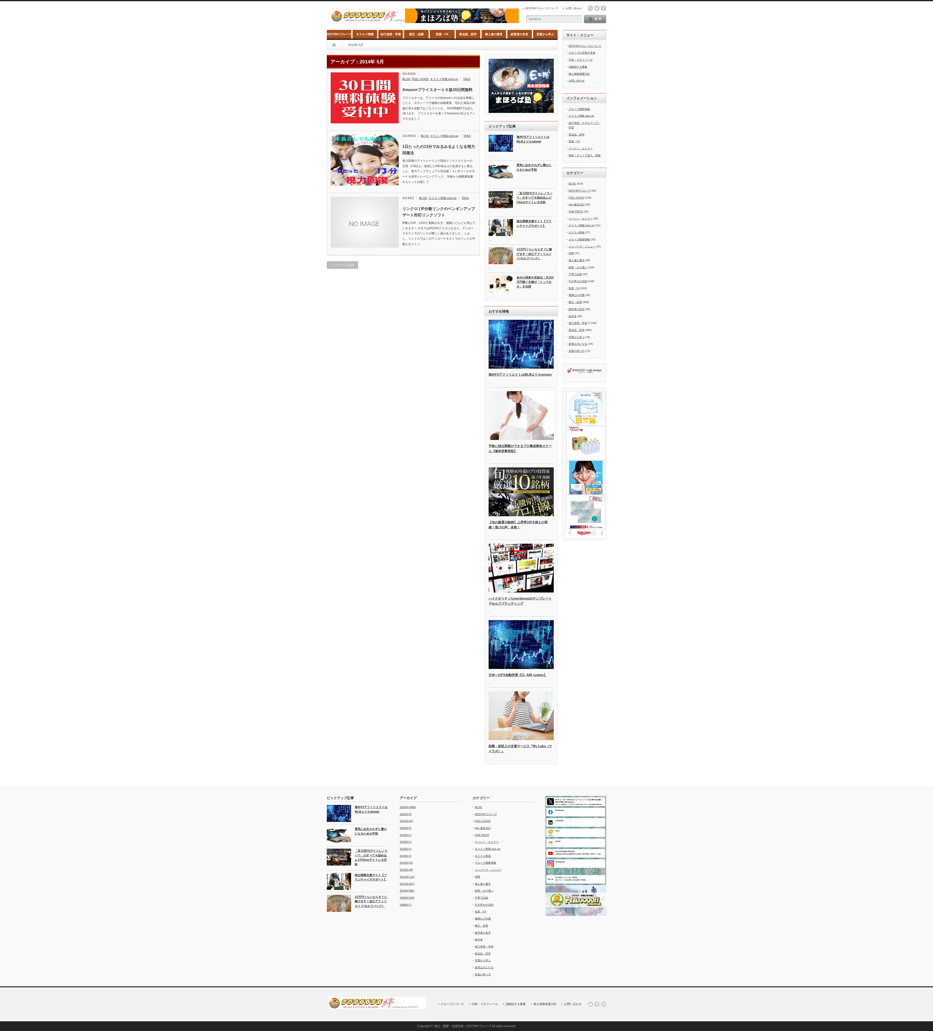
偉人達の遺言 (493, 34)
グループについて (452, 1004)
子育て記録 (575, 274)
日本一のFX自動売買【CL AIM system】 (518, 675)
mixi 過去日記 (577, 204)
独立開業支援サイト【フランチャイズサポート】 (534, 224)
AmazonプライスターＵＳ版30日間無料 (437, 90)
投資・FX (442, 34)
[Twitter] (590, 1004)
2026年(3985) (408, 807)
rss (590, 8)
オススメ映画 (577, 232)
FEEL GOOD (420, 79)
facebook (603, 8)
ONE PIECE (576, 211)
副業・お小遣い (578, 267)
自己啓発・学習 (390, 34)
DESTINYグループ (339, 34)
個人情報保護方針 (579, 73)
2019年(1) (406, 835)
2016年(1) (406, 848)
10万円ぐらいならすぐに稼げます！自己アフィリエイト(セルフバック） (534, 254)
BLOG (406, 79)
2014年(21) (406, 862)
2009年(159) (407, 897)
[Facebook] (597, 1004)
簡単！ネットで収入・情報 (585, 155)
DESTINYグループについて (541, 8)
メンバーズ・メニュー (582, 246)
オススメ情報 (365, 34)
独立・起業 (416, 34)
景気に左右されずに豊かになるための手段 (534, 167)
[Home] (334, 45)
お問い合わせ (574, 8)
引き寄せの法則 (578, 281)
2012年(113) (407, 876)
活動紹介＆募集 (578, 66)
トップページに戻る (342, 264)
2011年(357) (407, 883)
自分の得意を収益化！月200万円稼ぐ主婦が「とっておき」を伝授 (535, 282)
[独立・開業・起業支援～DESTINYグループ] (379, 20)
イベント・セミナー (581, 148)
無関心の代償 (577, 295)
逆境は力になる (578, 343)
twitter (597, 8)
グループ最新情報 (579, 109)
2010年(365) (407, 890)
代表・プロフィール (581, 59)
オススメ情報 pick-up (444, 79)
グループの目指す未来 (582, 52)
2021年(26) (406, 821)
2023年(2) (406, 814)
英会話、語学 (468, 34)
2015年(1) (406, 855)
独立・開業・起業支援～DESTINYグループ (462, 1026)
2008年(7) (406, 904)
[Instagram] (603, 1004)
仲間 (571, 253)
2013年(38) (406, 869)
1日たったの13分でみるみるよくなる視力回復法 (438, 149)
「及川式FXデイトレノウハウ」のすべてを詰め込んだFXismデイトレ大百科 (534, 198)
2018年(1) (406, 841)
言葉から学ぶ (545, 34)
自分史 (573, 316)
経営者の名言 (519, 34)
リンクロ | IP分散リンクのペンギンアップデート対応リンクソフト (438, 212)
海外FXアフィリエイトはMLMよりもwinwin (533, 139)
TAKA (466, 79)
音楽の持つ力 (577, 350)
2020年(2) (406, 828)
